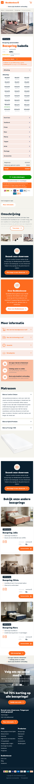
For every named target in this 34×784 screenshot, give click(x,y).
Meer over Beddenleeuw (16, 309)
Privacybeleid (5, 741)
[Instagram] (16, 684)
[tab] (17, 405)
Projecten (4, 750)
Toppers (20, 736)
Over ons (3, 758)
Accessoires (21, 741)
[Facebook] (12, 684)
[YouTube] (21, 684)
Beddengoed (22, 743)
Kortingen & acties (6, 746)
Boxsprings (21, 731)
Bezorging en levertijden (8, 731)
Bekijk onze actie (15, 702)
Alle (16, 653)
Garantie (3, 736)
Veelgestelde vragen (7, 743)
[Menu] (2, 2)
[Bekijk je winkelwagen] (30, 2)
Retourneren (5, 734)
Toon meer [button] (15, 228)
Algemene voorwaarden (8, 738)
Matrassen (21, 734)
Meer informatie (8, 205)
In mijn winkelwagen (18, 177)
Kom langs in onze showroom (16, 272)
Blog (2, 761)
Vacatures (4, 748)
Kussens (20, 738)
